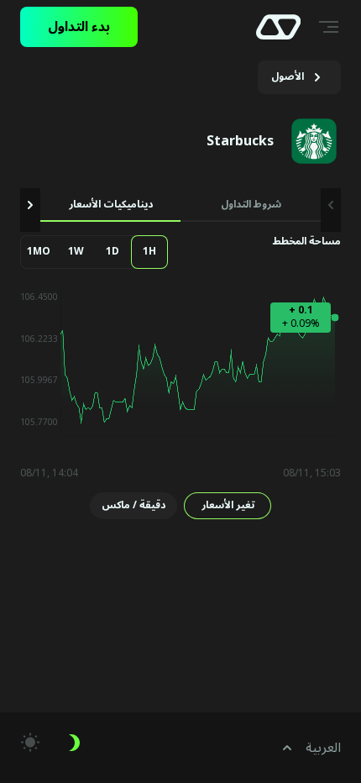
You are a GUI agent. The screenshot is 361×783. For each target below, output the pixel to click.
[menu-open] (331, 27)
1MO (38, 251)
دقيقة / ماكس (133, 505)
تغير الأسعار (227, 505)
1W (76, 251)
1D (112, 251)
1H (149, 251)
